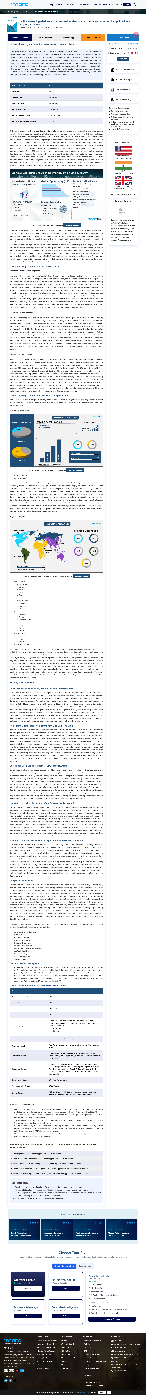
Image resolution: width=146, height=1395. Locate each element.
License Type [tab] (85, 1266)
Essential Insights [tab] (24, 1281)
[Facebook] (10, 1380)
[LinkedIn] (6, 1380)
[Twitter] (15, 1380)
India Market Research (46, 1344)
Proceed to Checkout (112, 1319)
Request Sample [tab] (93, 38)
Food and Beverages (91, 1368)
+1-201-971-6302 (119, 1347)
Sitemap (65, 1368)
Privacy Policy (84, 1392)
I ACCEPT (102, 1393)
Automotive (88, 1347)
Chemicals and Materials (93, 1354)
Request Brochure (123, 90)
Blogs (40, 1365)
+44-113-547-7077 (121, 1358)
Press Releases (43, 1368)
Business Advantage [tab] (26, 1309)
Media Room (85, 4)
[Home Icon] (51, 4)
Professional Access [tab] (63, 1281)
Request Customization (125, 69)
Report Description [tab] (20, 38)
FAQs (64, 1361)
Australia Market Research (47, 1340)
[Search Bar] (134, 4)
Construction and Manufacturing (95, 1358)
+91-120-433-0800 (120, 1371)
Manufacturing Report (46, 1361)
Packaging (87, 1375)
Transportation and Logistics (94, 1386)
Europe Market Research (47, 1351)
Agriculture (88, 1344)
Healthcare (88, 1372)
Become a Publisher (69, 1358)
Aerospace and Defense (92, 1340)
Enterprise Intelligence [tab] (65, 1309)
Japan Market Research (46, 1347)
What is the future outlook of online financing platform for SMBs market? (42, 1159)
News (64, 1365)
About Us (97, 4)
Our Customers (67, 1354)
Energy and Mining (90, 1365)
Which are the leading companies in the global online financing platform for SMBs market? (50, 1174)
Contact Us (117, 4)
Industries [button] (71, 4)
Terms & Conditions (69, 1344)
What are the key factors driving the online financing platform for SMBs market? (46, 1164)
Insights (106, 4)
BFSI (85, 1351)
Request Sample (72, 225)
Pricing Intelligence (44, 1358)
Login (127, 4)
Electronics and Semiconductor (95, 1361)
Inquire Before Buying (124, 100)
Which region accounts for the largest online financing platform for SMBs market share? (49, 1169)
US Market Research (45, 1354)
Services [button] (59, 4)
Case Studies (42, 1372)
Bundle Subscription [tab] (64, 1266)
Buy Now (123, 59)
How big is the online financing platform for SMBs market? (36, 1154)
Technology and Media (92, 1382)
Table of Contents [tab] (44, 38)
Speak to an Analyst (124, 80)
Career (64, 1340)
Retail (86, 1379)
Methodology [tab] (68, 38)
